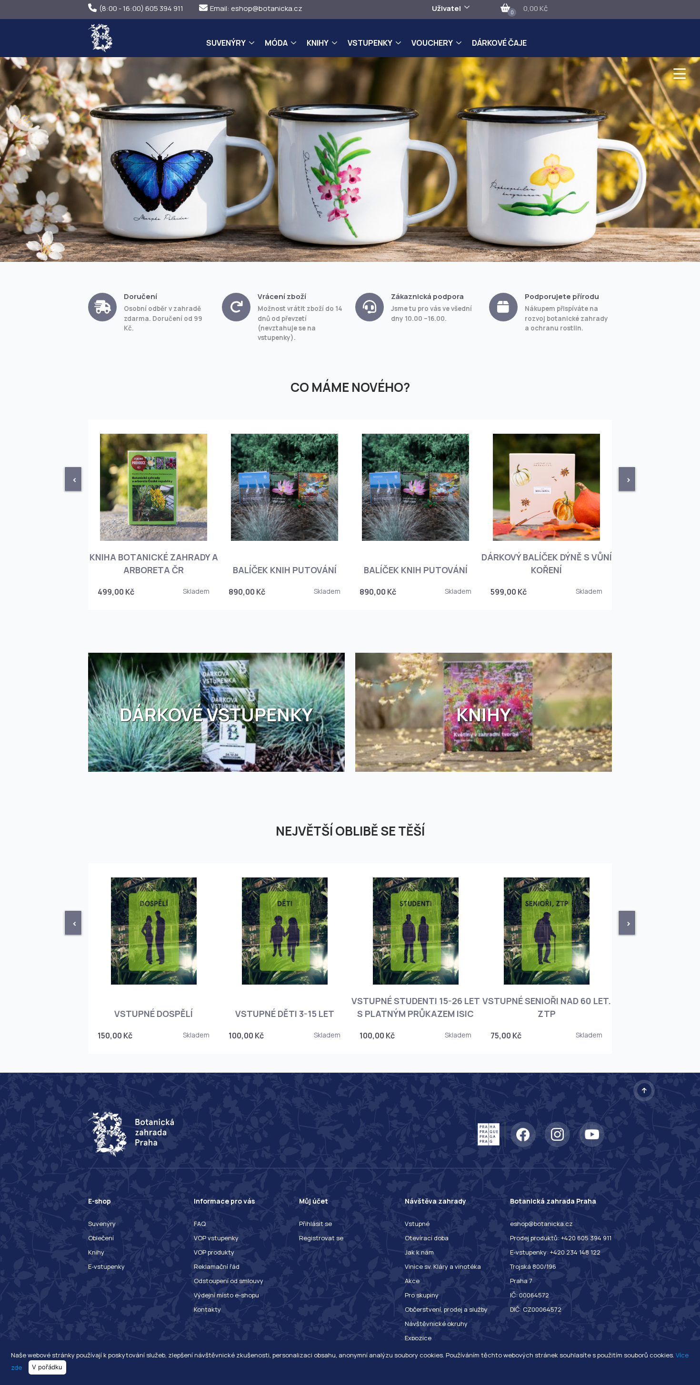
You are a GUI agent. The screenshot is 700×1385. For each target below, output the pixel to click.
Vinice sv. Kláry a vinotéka (443, 1266)
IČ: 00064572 (529, 1295)
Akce (412, 1280)
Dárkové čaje (499, 43)
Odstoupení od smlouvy (228, 1280)
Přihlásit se (315, 1223)
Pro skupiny (422, 1295)
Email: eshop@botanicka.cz (256, 8)
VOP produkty (214, 1252)
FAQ (200, 1223)
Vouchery (432, 43)
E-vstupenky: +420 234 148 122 (555, 1252)
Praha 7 (521, 1280)
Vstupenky (370, 43)
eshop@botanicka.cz (541, 1223)
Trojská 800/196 (533, 1266)
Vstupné (417, 1223)
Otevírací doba (427, 1238)
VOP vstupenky (216, 1238)
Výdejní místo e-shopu (226, 1295)
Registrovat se (321, 1238)
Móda (276, 43)
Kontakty (207, 1309)
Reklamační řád (217, 1266)
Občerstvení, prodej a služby (446, 1309)
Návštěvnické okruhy (436, 1323)
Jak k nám (419, 1252)
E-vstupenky (106, 1266)
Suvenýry (226, 43)
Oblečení (101, 1238)
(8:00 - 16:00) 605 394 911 (141, 8)
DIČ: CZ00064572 (535, 1309)
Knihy (318, 43)
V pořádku (47, 1367)
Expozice (418, 1338)
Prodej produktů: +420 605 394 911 (560, 1238)
